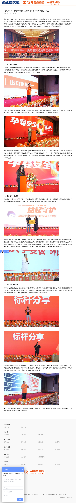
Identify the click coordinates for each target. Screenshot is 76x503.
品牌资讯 (6, 464)
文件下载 (40, 434)
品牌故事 (23, 442)
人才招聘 (6, 449)
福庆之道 (7, 454)
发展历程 (57, 442)
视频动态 (40, 464)
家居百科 (23, 464)
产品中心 (7, 424)
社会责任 (23, 457)
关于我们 (7, 439)
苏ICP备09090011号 (51, 495)
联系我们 (7, 447)
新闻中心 (7, 462)
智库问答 (57, 464)
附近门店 (6, 434)
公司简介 (6, 442)
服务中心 (7, 432)
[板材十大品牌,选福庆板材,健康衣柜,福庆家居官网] (32, 2)
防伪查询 (23, 434)
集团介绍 (40, 442)
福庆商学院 (41, 457)
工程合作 (23, 449)
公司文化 (6, 457)
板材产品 (6, 427)
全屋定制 (23, 427)
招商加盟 (40, 449)
